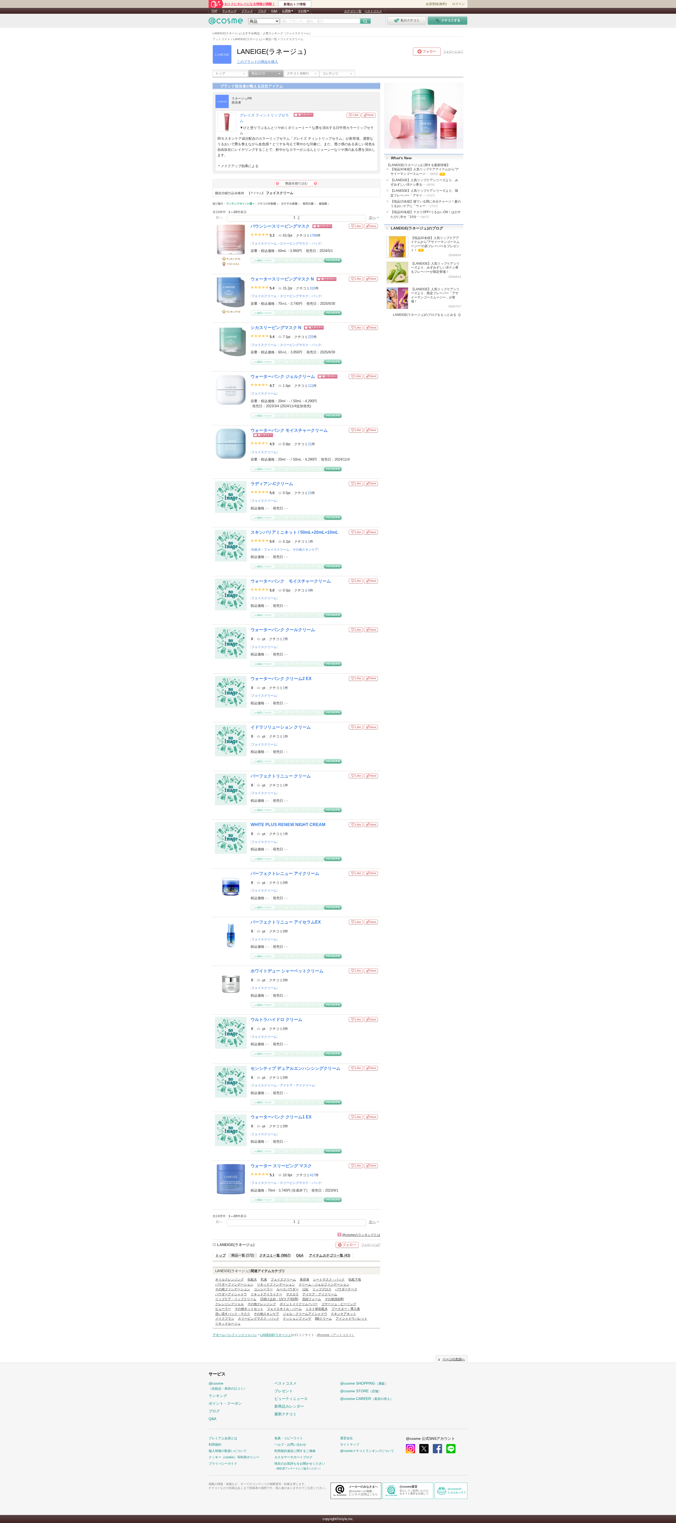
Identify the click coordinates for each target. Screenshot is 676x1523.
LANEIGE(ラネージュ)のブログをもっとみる (424, 315)
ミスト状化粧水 (317, 1309)
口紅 (305, 1289)
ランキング (229, 10)
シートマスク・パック (329, 1279)
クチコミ (297, 73)
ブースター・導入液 (345, 1309)
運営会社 (346, 1438)
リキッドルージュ (228, 1323)
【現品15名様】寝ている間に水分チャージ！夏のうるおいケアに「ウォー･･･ (426, 204)
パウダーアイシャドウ (231, 1294)
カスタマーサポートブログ (293, 1457)
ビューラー (223, 1309)
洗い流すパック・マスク (232, 1314)
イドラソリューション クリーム (281, 727)
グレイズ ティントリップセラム (264, 118)
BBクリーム (323, 1318)
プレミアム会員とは (223, 1438)
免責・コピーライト (288, 1438)
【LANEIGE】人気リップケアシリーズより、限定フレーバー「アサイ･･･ (424, 193)
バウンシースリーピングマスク (280, 226)
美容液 (304, 1279)
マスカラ (292, 1294)
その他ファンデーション (232, 1289)
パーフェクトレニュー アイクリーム (285, 873)
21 (310, 444)
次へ (372, 217)
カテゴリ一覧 (353, 11)
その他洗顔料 (334, 1299)
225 (310, 337)
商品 (258, 73)
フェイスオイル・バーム (284, 1309)
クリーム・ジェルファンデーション (324, 1284)
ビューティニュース (291, 1399)
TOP (214, 10)
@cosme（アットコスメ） (336, 1335)
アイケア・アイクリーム (297, 1085)
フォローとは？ (453, 51)
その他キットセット (249, 1309)
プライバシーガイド (223, 1463)
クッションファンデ (297, 1318)
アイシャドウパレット (351, 1318)
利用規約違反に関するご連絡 (295, 1451)
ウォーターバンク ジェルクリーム (283, 376)
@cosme (228, 1385)
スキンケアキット (343, 1314)
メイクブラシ (224, 1318)
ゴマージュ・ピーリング (338, 1304)
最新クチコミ (285, 1414)
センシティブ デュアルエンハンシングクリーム (295, 1068)
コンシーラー (263, 1289)
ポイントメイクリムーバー (299, 1304)
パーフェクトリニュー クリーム (281, 776)
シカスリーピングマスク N (276, 327)
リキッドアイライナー (266, 1294)
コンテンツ (330, 73)
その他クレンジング (261, 1304)
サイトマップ (349, 1444)
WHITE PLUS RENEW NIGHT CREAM (288, 824)
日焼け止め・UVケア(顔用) (279, 1299)
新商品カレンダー (289, 1406)
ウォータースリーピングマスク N (282, 279)
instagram (410, 1448)
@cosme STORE (360, 1391)
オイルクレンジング (229, 1279)
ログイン (458, 4)
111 (310, 386)
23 (310, 493)
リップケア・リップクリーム (235, 1299)
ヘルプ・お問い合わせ (290, 1444)
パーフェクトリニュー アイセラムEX (286, 922)
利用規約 (215, 1444)
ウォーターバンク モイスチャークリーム (289, 430)
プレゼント (283, 1391)
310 (312, 288)
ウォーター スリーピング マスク (281, 1166)
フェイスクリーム (264, 243)
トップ (220, 73)
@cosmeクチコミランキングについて (367, 1451)
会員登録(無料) (436, 4)
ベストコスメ (373, 11)
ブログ (262, 10)
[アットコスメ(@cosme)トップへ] (226, 22)
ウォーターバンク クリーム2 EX (281, 678)
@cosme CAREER (366, 1399)
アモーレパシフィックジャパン (235, 1335)
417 (312, 1175)
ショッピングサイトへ (320, 115)
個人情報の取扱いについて (228, 1451)
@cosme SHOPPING (364, 1383)
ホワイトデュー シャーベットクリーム (287, 971)
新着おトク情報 (295, 4)
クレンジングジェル (229, 1304)
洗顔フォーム (311, 1299)
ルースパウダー (287, 1289)
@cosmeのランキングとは (361, 1235)
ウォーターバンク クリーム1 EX (281, 1117)
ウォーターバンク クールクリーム (283, 629)
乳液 (264, 1279)
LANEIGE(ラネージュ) (236, 1245)
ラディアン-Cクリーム (272, 483)
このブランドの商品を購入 (257, 62)
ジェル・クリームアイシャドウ (305, 1314)
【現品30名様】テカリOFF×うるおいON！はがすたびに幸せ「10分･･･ (426, 214)
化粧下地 (354, 1279)
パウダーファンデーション (234, 1284)
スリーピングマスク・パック (300, 243)
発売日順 (309, 203)
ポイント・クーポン (225, 1403)
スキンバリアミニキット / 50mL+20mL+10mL (294, 532)
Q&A (274, 10)
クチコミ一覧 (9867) (274, 1255)
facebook (437, 1448)
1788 (313, 235)
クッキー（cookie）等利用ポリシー (234, 1457)
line (451, 1448)
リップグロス (321, 1289)
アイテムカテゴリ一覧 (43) (329, 1255)
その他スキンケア (305, 549)
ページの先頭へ (454, 1359)
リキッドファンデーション (276, 1284)
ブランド (247, 10)
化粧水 (256, 549)
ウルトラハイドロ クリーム (276, 1019)
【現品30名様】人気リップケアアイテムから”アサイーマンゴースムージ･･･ (425, 171)
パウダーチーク (346, 1289)
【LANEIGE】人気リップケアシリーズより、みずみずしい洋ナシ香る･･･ (424, 182)
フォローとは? (370, 1244)
